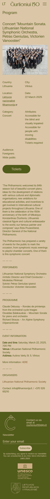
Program (9, 12)
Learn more (25, 458)
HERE (25, 362)
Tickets (16, 169)
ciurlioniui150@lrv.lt (36, 425)
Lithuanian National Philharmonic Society (24, 381)
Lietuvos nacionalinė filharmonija (8, 101)
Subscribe (25, 448)
